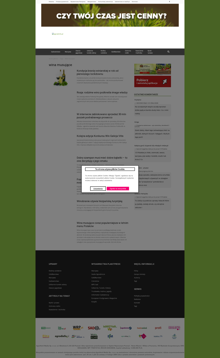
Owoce (79, 52)
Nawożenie (139, 52)
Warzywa (68, 52)
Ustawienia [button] (98, 188)
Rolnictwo (135, 1)
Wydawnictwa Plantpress (78, 1)
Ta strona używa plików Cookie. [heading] (110, 169)
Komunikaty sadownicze (105, 1)
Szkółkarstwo (115, 52)
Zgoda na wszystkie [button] (118, 188)
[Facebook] (169, 1)
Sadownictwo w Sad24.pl (122, 1)
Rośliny (104, 52)
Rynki (150, 52)
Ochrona (128, 52)
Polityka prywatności (62, 1)
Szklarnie (91, 52)
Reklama (51, 1)
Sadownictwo (55, 52)
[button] (168, 52)
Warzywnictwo (92, 1)
